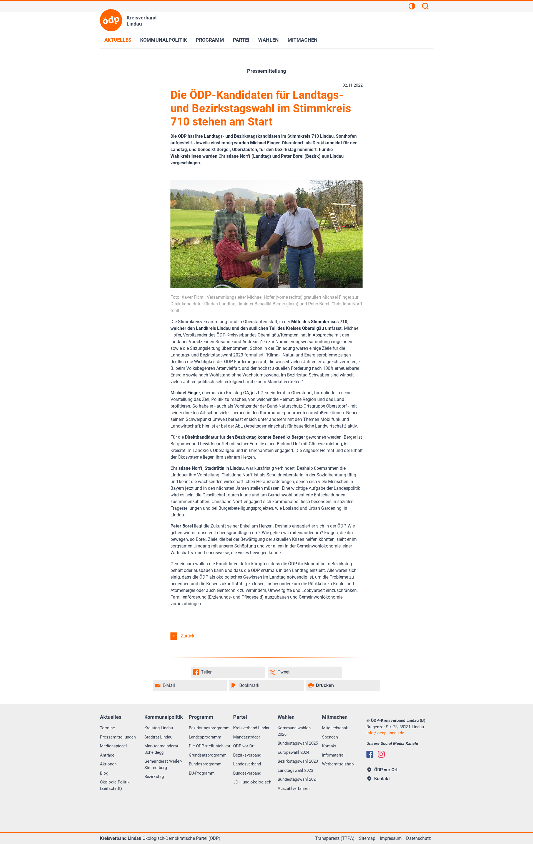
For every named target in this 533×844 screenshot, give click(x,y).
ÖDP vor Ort (244, 745)
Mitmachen (303, 40)
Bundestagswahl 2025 (298, 743)
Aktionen (108, 764)
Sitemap (367, 838)
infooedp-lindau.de (385, 732)
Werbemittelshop (338, 764)
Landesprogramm (205, 737)
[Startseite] (111, 20)
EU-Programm (202, 773)
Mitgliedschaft (335, 727)
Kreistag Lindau (158, 727)
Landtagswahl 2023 (295, 770)
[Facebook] (369, 754)
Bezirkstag (154, 776)
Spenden (330, 737)
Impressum (391, 838)
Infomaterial (333, 755)
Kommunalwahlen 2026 (294, 731)
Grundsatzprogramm (208, 755)
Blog (104, 773)
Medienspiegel (113, 745)
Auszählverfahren (294, 788)
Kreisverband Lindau (251, 727)
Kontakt (329, 745)
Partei (241, 40)
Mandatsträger (246, 737)
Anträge (107, 755)
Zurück (187, 636)
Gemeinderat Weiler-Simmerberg (163, 764)
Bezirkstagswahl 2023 (298, 761)
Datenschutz (418, 838)
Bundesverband (247, 773)
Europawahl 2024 (293, 752)
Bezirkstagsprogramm (209, 727)
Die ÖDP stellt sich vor (209, 745)
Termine (107, 727)
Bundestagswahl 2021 (298, 779)
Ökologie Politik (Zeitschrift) (115, 785)
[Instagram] (381, 754)
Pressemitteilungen (118, 737)
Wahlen (268, 40)
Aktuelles (117, 40)
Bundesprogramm (205, 764)
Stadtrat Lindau (158, 737)
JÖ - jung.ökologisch (252, 782)
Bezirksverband (247, 755)
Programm (210, 40)
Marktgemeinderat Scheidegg (161, 749)
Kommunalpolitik (163, 40)
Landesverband (247, 764)
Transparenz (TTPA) (335, 838)
